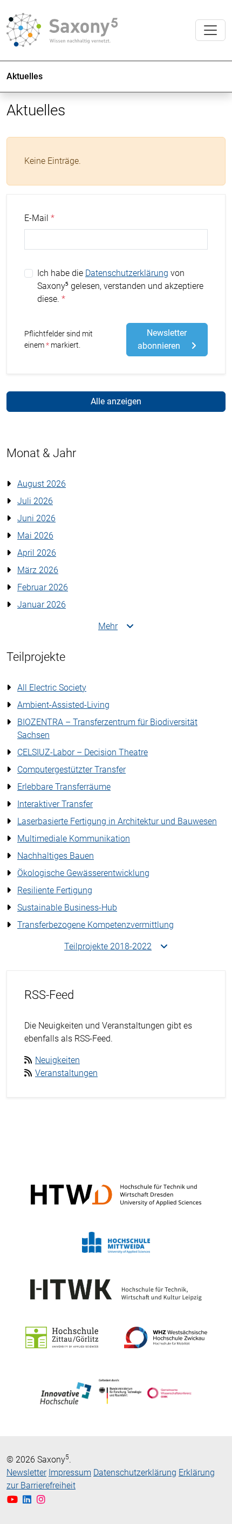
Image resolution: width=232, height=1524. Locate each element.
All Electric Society (51, 687)
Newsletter (26, 1472)
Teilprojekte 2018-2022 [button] (108, 946)
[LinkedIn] (28, 1499)
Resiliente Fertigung (54, 890)
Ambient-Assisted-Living (63, 705)
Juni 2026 (36, 518)
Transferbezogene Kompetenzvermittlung (95, 925)
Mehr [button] (108, 626)
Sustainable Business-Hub (67, 907)
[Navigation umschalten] (210, 30)
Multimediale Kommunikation (73, 838)
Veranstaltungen (66, 1073)
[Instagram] (41, 1499)
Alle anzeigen (116, 401)
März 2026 (37, 570)
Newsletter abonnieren (162, 339)
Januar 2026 (41, 604)
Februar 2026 (42, 587)
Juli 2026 (35, 501)
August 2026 (41, 484)
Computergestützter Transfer (71, 769)
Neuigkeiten (57, 1060)
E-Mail (36, 218)
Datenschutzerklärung (126, 273)
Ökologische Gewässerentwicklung (83, 873)
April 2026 (36, 553)
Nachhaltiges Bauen (55, 856)
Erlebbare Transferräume (64, 787)
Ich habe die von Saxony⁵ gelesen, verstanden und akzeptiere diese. (120, 286)
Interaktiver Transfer (55, 804)
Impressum (70, 1472)
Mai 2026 (35, 535)
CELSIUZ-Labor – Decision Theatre (82, 752)
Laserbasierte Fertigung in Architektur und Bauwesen (117, 821)
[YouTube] (13, 1499)
